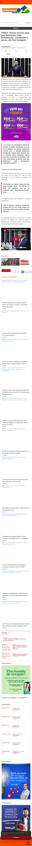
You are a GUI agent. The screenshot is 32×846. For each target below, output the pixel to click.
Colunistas (6, 704)
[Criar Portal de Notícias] (28, 843)
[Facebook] (16, 51)
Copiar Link (7, 270)
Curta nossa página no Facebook (15, 698)
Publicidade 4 (7, 803)
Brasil (16, 28)
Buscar (28, 22)
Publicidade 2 (7, 663)
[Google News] (26, 51)
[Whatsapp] (6, 51)
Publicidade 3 (7, 761)
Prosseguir (16, 837)
